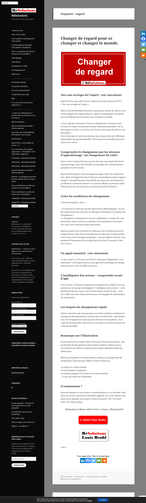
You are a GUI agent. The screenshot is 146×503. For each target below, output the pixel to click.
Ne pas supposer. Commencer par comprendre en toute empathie (23, 405)
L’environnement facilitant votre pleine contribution (22, 46)
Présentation (16, 139)
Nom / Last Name (18, 315)
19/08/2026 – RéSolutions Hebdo (24, 202)
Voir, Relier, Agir (18, 418)
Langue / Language (19, 323)
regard (104, 476)
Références (16, 74)
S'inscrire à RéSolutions (20, 297)
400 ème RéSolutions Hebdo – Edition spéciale (23, 171)
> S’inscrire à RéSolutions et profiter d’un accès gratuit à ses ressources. (23, 115)
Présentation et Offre (20, 66)
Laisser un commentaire (71, 479)
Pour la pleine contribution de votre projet (23, 40)
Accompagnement (18, 70)
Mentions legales (18, 372)
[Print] (104, 460)
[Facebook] (88, 460)
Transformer (80, 476)
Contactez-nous (17, 30)
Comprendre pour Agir (20, 94)
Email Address (17, 302)
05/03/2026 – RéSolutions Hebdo (24, 166)
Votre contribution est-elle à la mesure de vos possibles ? (23, 52)
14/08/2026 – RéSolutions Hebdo (24, 198)
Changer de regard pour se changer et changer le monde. (89, 41)
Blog (13, 98)
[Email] (99, 460)
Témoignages (17, 58)
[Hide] (145, 59)
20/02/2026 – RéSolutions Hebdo (24, 162)
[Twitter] (93, 460)
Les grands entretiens (20, 86)
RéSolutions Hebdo (19, 82)
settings (89, 501)
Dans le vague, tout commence (23, 422)
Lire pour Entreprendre (21, 90)
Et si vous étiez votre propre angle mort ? (22, 103)
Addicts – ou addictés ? (20, 426)
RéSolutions (19, 15)
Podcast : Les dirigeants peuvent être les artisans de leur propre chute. (24, 179)
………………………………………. (22, 78)
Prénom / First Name (19, 308)
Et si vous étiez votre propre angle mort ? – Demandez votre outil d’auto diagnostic (23, 151)
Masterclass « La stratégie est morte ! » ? (23, 144)
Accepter (103, 500)
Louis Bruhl (16, 62)
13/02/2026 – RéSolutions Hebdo (24, 158)
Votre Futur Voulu (18, 34)
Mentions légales (18, 122)
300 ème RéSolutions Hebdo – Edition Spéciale (23, 127)
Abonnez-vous (19, 465)
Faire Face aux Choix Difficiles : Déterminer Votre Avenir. (23, 133)
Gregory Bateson (94, 476)
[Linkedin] (82, 460)
